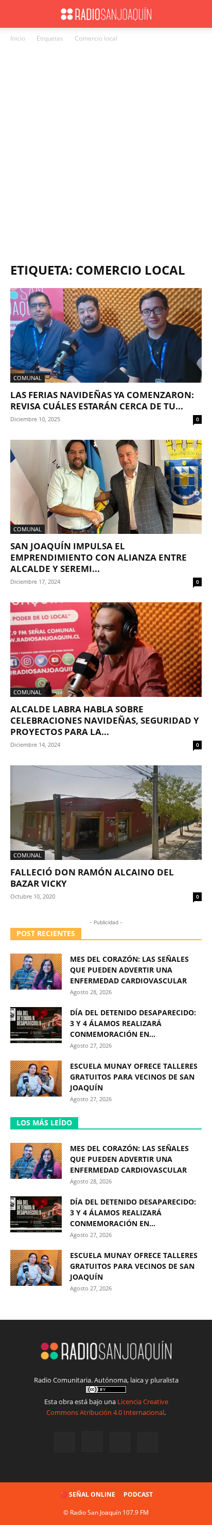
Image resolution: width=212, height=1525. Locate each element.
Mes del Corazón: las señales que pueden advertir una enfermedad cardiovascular (129, 969)
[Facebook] (64, 1442)
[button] (17, 14)
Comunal (27, 378)
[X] (120, 1442)
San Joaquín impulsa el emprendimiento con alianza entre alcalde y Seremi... (98, 557)
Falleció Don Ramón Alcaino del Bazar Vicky (92, 877)
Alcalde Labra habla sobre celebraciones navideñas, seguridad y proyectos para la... (104, 720)
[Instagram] (92, 1441)
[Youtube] (147, 1442)
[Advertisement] (106, 155)
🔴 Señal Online (87, 1494)
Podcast (138, 1494)
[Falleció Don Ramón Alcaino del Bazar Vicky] (106, 812)
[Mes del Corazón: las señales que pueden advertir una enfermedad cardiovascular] (36, 972)
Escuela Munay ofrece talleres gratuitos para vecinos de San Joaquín (134, 1076)
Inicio (17, 38)
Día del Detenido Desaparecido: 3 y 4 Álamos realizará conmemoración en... (133, 1023)
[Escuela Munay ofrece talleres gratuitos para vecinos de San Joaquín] (36, 1079)
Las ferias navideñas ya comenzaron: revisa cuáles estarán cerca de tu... (102, 400)
